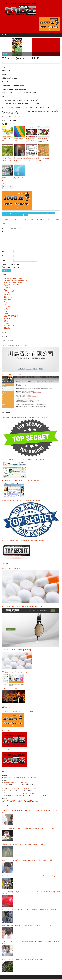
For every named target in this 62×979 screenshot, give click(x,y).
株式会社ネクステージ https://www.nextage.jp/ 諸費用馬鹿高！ (43, 140)
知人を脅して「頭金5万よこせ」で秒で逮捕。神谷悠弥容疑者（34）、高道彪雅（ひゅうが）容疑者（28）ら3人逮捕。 (30, 942)
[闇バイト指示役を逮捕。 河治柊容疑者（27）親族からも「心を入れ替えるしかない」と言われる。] (7, 933)
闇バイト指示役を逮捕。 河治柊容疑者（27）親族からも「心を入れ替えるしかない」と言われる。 (27, 925)
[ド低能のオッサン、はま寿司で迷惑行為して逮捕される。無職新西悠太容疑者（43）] (7, 966)
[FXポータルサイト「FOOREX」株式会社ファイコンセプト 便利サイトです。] (13, 489)
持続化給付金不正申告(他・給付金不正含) (14, 282)
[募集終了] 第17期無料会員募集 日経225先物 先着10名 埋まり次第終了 (21, 500)
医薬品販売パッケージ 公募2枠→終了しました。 (15, 672)
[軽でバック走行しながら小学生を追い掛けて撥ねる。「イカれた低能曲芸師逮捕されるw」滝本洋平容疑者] (7, 917)
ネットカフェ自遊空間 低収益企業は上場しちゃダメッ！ (31, 140)
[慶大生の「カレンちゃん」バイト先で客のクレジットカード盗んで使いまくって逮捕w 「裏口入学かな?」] (7, 883)
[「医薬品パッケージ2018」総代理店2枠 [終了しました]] (17, 660)
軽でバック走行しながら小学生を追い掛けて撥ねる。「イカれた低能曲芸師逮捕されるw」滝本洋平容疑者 (29, 909)
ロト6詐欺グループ (6, 215)
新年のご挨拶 (6, 730)
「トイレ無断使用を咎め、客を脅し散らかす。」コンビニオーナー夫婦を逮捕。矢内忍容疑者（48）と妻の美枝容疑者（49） (31, 892)
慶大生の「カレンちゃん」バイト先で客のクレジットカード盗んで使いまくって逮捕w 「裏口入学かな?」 (29, 876)
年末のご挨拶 (5, 750)
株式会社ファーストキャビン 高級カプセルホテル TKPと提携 (19, 158)
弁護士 (5, 308)
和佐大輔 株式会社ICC (10, 291)
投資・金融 (6, 323)
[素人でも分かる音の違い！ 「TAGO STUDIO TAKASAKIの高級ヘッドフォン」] (30, 627)
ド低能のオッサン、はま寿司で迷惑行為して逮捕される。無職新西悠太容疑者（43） (23, 959)
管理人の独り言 (8, 327)
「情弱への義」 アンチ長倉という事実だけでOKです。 (16, 688)
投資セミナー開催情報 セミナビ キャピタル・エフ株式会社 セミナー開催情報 (23, 459)
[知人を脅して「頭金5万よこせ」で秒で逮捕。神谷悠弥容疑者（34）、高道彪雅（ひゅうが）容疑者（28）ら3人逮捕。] (7, 950)
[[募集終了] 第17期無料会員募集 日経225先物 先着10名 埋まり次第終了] (30, 520)
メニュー (6, 34)
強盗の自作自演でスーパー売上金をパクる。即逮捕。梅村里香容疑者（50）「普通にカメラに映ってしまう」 (30, 828)
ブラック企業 (7, 306)
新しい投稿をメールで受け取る (11, 267)
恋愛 (5, 320)
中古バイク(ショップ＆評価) (11, 315)
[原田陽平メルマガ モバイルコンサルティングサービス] (30, 392)
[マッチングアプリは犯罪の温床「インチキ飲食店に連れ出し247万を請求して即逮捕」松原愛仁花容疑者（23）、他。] (7, 819)
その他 (5, 304)
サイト (3, 260)
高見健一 (26, 215)
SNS (5, 301)
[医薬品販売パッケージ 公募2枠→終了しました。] (13, 680)
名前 (3, 251)
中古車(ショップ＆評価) (10, 316)
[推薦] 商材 (7, 296)
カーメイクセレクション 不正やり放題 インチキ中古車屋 (19, 793)
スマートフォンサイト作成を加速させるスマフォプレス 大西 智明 (42, 219)
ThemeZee (39, 977)
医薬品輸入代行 (8, 294)
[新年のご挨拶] (14, 739)
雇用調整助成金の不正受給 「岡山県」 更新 (15, 782)
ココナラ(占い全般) (8, 289)
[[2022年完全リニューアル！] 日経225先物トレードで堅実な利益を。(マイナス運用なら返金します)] (30, 438)
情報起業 (5, 53)
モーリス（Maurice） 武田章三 (19, 178)
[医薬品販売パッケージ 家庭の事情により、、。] (30, 587)
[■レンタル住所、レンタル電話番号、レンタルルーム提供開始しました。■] (13, 720)
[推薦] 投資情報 (8, 299)
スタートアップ (8, 287)
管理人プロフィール (9, 328)
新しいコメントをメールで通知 (11, 264)
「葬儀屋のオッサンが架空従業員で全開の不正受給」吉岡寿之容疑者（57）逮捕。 (23, 844)
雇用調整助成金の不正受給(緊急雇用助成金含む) (16, 280)
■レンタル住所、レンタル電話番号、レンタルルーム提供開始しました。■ (21, 711)
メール (3, 255)
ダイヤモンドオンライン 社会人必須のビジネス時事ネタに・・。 (31, 158)
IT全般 (5, 303)
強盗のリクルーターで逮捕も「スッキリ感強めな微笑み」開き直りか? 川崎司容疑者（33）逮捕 (27, 860)
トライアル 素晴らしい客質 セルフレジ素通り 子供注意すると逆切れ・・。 (7, 159)
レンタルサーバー (8, 292)
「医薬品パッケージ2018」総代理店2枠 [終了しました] (16, 650)
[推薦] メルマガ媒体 (9, 298)
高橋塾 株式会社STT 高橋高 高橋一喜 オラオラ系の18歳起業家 (21, 777)
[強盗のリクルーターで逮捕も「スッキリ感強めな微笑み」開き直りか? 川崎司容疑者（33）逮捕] (7, 867)
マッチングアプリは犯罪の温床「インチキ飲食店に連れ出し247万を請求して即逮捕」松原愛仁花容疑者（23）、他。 (31, 811)
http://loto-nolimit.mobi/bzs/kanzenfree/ (36, 213)
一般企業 (6, 313)
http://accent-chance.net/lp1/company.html (18, 213)
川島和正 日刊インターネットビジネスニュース (14, 345)
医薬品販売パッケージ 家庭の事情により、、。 (14, 568)
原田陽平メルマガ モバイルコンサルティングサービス (16, 374)
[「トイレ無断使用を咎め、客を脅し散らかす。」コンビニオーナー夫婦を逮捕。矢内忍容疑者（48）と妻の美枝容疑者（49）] (7, 901)
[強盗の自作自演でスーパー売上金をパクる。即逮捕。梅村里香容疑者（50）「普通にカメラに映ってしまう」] (7, 835)
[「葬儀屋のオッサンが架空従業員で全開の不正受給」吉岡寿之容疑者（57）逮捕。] (7, 851)
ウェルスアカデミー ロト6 (9, 219)
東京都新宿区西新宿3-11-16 (17, 215)
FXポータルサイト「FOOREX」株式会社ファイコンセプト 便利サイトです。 (22, 480)
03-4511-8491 (5, 213)
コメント (4, 231)
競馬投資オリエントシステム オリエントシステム (7, 179)
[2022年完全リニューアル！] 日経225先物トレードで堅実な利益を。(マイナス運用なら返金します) (27, 417)
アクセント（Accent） (49, 213)
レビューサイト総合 (9, 325)
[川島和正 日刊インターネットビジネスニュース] (30, 359)
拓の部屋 (6, 285)
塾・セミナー (7, 318)
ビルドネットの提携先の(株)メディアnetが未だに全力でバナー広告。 (22, 800)
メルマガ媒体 (7, 309)
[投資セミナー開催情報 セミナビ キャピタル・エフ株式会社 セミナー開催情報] (15, 470)
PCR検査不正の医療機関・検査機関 (13, 279)
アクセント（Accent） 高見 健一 (7, 139)
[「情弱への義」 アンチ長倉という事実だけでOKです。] (13, 696)
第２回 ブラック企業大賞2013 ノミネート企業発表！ (43, 158)
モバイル (6, 311)
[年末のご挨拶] (14, 759)
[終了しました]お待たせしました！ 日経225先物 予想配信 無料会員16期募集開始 (23, 540)
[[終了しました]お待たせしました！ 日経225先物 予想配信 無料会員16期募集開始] (16, 550)
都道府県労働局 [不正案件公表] (11, 284)
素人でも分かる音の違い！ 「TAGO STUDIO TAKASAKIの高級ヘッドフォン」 (22, 606)
